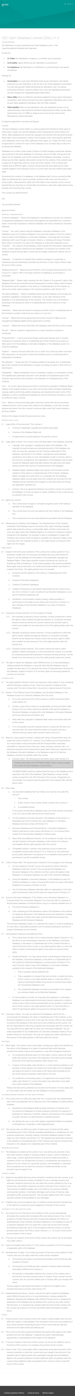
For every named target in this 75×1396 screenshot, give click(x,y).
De (65, 4)
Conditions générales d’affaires (14, 1393)
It (72, 4)
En (68, 4)
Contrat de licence (33, 1393)
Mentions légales (48, 1393)
